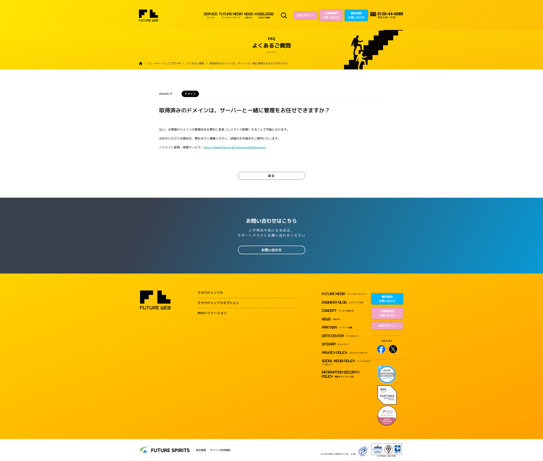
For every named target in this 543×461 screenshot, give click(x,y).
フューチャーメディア (230, 16)
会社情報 (201, 450)
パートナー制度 (337, 327)
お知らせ (248, 16)
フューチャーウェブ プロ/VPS (164, 63)
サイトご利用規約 (220, 450)
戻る (271, 176)
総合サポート (305, 15)
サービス (210, 16)
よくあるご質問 (195, 63)
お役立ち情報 (264, 16)
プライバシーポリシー (345, 352)
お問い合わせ (271, 250)
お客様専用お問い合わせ (331, 15)
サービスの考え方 (338, 310)
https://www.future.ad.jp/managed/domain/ (235, 147)
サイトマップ (335, 344)
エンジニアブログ (343, 302)
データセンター (340, 336)
